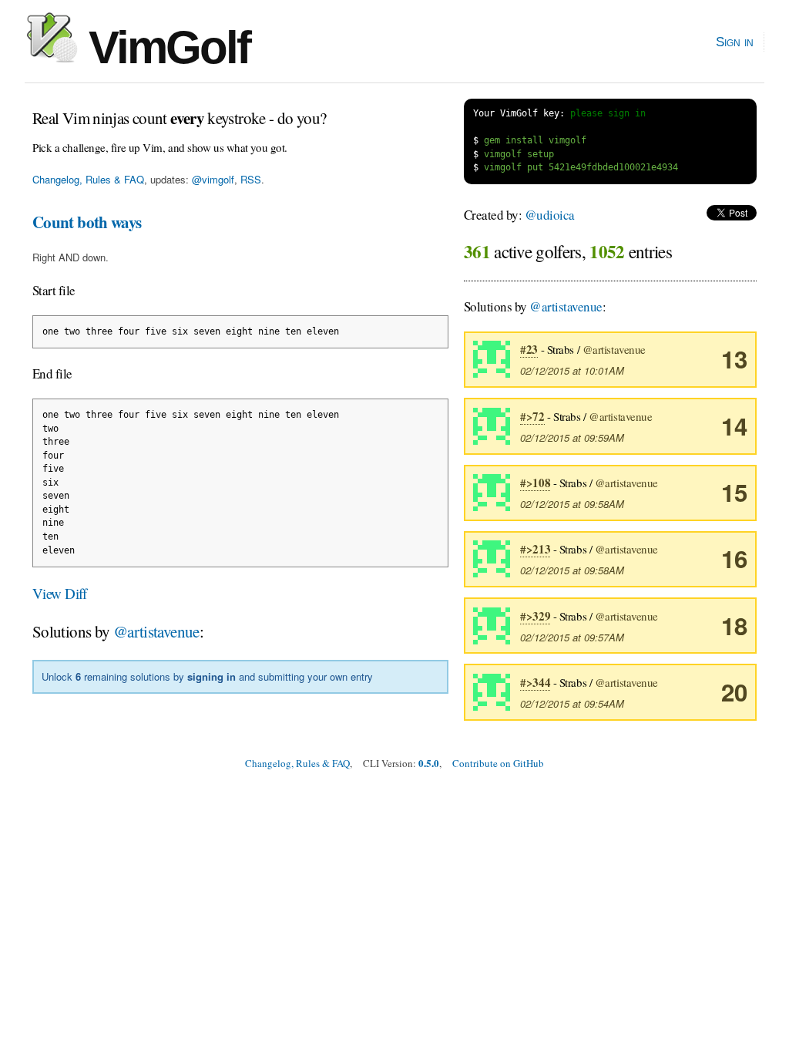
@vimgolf (213, 179)
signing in (211, 676)
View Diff (59, 593)
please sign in (608, 113)
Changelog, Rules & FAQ (88, 179)
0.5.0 (428, 762)
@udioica (550, 215)
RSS (250, 179)
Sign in (735, 41)
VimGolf (164, 47)
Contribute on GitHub (498, 763)
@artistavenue (156, 631)
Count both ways (87, 222)
